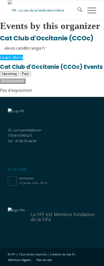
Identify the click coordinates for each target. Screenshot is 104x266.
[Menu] (89, 10)
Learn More (11, 57)
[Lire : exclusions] (12, 181)
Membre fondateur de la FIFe (63, 216)
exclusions (26, 178)
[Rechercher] (77, 10)
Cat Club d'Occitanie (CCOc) (47, 38)
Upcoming (9, 74)
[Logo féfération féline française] (43, 10)
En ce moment (12, 81)
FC (73, 254)
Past (25, 74)
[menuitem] (77, 10)
